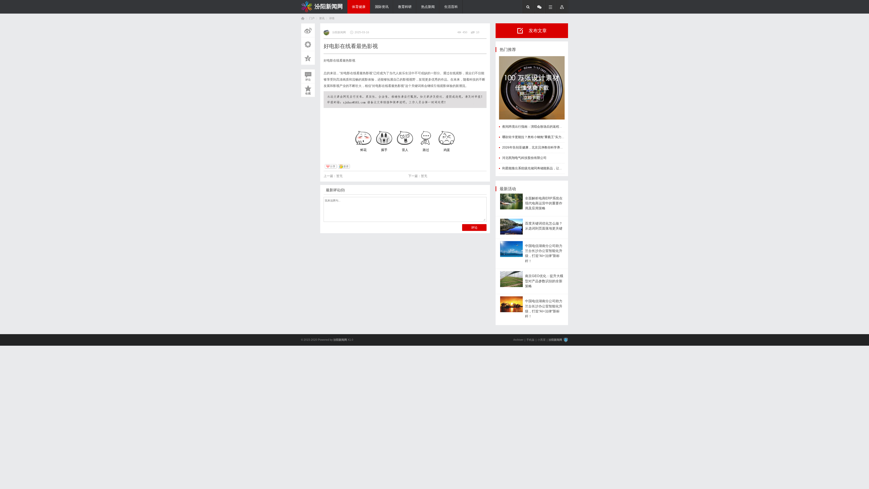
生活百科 (451, 7)
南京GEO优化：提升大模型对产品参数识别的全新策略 (544, 281)
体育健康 (358, 7)
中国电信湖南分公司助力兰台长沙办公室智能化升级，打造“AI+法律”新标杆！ (543, 253)
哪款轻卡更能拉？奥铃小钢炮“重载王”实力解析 (535, 137)
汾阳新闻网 (329, 6)
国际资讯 (382, 7)
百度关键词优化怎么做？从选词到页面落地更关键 (543, 226)
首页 (303, 18)
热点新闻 (428, 7)
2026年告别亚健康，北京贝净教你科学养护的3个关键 (540, 147)
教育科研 (405, 7)
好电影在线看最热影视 (339, 60)
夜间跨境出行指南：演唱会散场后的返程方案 (534, 126)
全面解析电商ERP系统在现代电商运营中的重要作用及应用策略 (544, 203)
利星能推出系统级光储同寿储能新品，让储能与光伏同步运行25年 (548, 168)
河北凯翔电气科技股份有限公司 (524, 158)
